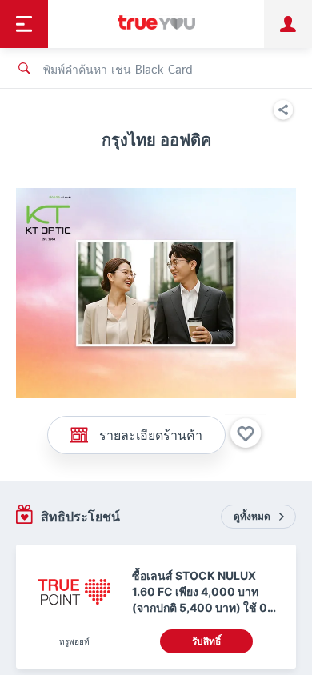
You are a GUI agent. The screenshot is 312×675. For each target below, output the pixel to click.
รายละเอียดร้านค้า (150, 435)
